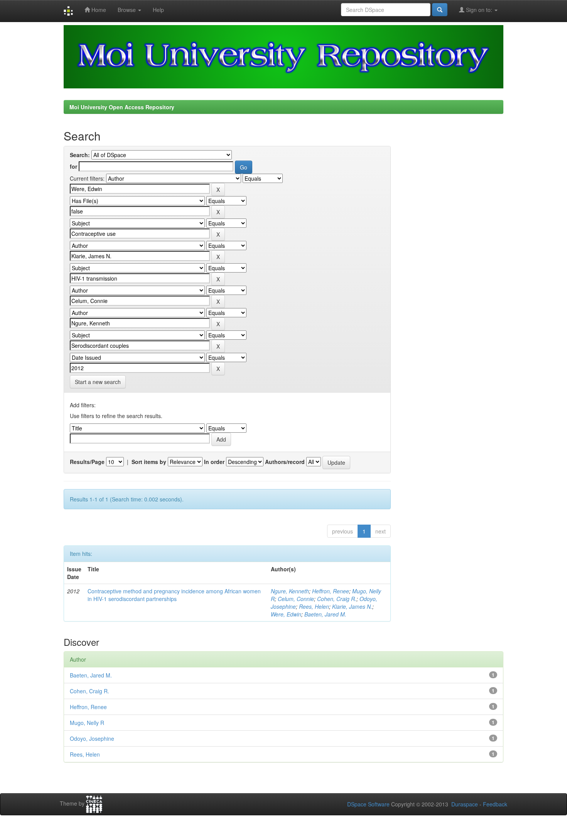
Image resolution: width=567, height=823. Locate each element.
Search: (80, 155)
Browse (127, 10)
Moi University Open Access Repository (121, 107)
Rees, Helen (314, 606)
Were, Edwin (286, 614)
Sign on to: (479, 10)
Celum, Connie (296, 599)
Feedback (495, 804)
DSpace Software (368, 804)
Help (158, 10)
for (73, 166)
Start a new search (98, 382)
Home (98, 10)
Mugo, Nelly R (87, 722)
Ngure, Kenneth (290, 591)
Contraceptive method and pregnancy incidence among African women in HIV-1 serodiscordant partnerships (174, 595)
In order (214, 462)
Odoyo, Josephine (92, 738)
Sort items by (149, 462)
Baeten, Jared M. (325, 614)
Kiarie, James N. (352, 606)
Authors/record (285, 462)
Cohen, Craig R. (336, 599)
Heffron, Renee (330, 591)
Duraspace (464, 804)
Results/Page (87, 462)
